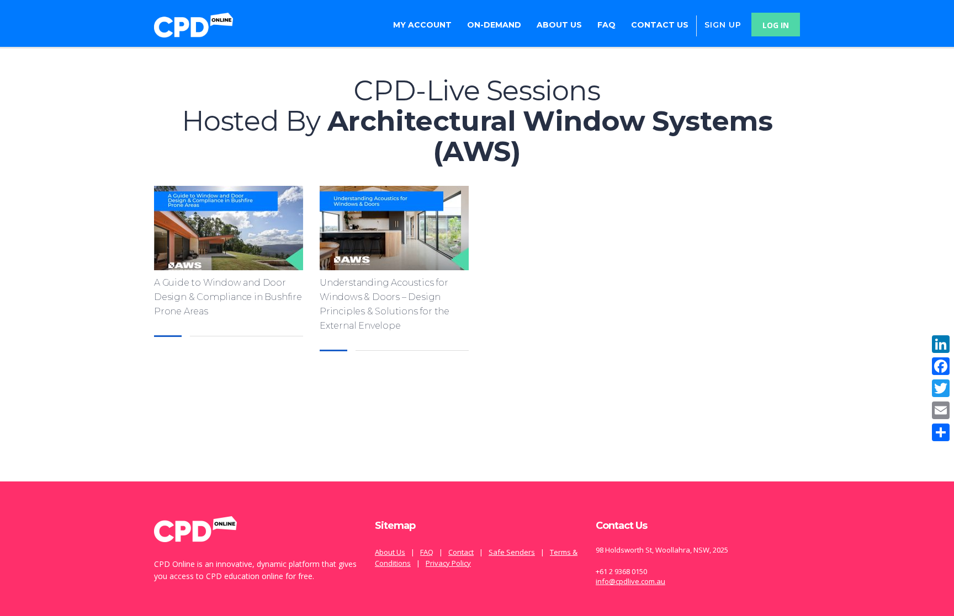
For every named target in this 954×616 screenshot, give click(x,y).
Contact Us (659, 25)
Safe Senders (512, 552)
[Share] (941, 432)
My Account (422, 25)
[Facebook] (941, 366)
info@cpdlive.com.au (630, 581)
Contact (461, 552)
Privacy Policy (448, 563)
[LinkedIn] (941, 344)
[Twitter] (941, 388)
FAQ (606, 25)
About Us (559, 25)
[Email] (941, 410)
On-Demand (494, 25)
